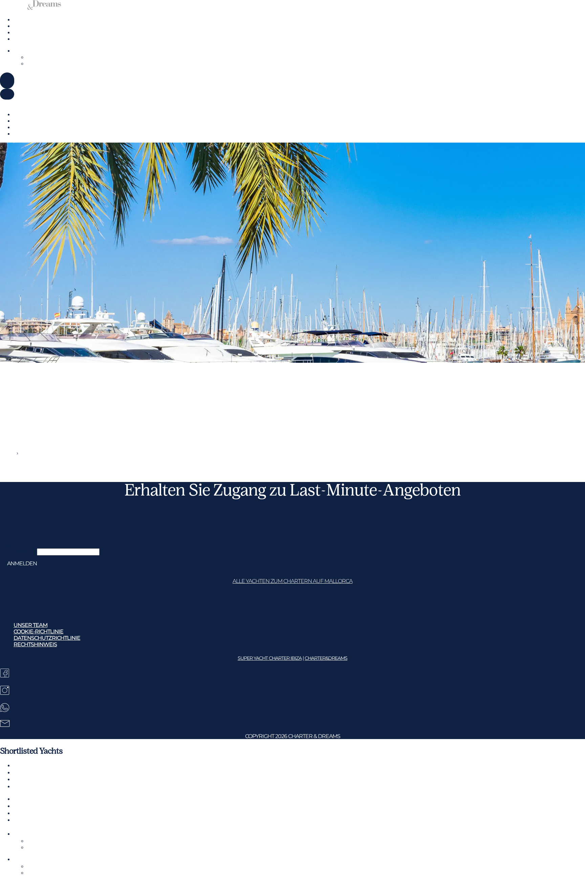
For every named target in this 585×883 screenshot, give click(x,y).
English (9, 103)
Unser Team (30, 594)
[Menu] (7, 80)
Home (8, 453)
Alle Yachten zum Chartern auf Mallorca (292, 581)
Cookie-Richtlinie (38, 600)
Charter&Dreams (326, 658)
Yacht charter (29, 20)
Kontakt (23, 39)
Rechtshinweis (35, 613)
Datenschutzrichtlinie (46, 607)
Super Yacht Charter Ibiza (270, 658)
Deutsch (28, 103)
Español (48, 103)
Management (30, 32)
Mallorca (23, 26)
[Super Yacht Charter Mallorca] (30, 8)
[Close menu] (7, 94)
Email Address (18, 551)
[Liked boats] (18, 80)
